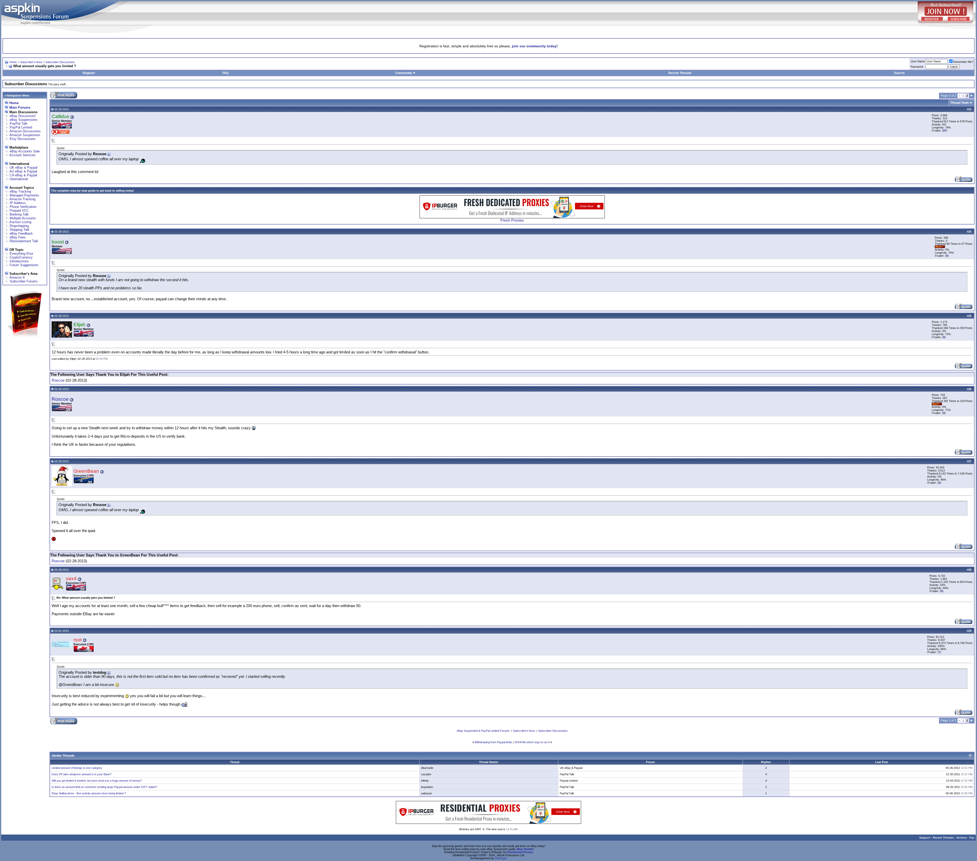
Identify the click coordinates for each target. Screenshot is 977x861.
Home (13, 62)
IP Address (18, 203)
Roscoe (58, 380)
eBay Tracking (20, 191)
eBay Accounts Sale (25, 151)
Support (924, 837)
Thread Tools (959, 103)
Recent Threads (680, 73)
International (19, 179)
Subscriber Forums (24, 281)
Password (917, 66)
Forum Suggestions (24, 265)
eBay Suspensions (23, 120)
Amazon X (17, 277)
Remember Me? (963, 61)
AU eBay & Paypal (23, 171)
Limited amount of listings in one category (77, 767)
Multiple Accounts (23, 218)
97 (944, 130)
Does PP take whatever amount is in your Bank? (81, 774)
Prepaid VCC (19, 210)
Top (971, 837)
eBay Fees (18, 237)
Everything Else (21, 253)
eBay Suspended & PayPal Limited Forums (483, 730)
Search (899, 73)
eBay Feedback (21, 233)
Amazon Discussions (25, 131)
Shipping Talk (20, 230)
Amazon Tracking (22, 199)
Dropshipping (19, 226)
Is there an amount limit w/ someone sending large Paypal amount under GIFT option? (104, 786)
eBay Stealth (524, 849)
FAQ (225, 73)
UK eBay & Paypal (23, 167)
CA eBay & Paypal (23, 175)
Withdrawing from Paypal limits (493, 742)
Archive (961, 837)
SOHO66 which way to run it (532, 742)
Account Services (22, 155)
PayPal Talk (18, 123)
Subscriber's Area (31, 62)
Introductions (19, 261)
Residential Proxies (520, 852)
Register (89, 73)
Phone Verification (23, 207)
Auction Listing (20, 222)
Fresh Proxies (512, 220)
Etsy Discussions (23, 139)
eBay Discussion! (23, 116)
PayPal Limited (21, 127)
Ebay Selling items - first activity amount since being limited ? (89, 793)
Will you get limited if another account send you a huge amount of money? (97, 780)
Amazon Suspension (24, 135)
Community (403, 73)
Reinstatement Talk (24, 241)
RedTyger (501, 858)
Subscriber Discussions (60, 62)
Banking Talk (19, 214)
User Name (918, 61)
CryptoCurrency (21, 257)
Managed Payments (24, 195)
